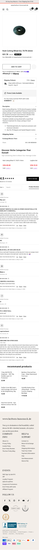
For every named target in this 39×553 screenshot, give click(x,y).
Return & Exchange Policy (28, 445)
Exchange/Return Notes (9, 138)
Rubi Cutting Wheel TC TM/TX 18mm (13, 160)
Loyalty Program (7, 479)
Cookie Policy (6, 446)
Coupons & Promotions (9, 484)
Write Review (32, 178)
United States (12, 532)
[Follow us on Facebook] (4, 500)
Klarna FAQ (25, 461)
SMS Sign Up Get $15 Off (8, 475)
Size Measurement (27, 458)
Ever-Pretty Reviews (8, 448)
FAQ (23, 456)
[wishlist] (31, 9)
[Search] (7, 9)
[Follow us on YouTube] (23, 500)
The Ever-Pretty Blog (8, 451)
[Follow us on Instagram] (14, 500)
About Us (5, 441)
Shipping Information (28, 448)
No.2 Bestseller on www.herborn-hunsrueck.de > (17, 57)
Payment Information (28, 453)
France (30, 532)
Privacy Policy (6, 443)
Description (6, 106)
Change (32, 80)
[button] (33, 66)
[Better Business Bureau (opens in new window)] (15, 525)
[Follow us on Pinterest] (18, 500)
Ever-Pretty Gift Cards (9, 487)
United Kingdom (22, 532)
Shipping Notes (7, 134)
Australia (11, 533)
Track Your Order (27, 451)
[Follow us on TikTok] (28, 500)
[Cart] (35, 9)
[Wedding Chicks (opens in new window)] (5, 508)
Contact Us (25, 441)
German (5, 533)
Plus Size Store (20, 533)
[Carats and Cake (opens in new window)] (15, 508)
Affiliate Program (7, 489)
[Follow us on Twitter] (9, 500)
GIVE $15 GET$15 (7, 482)
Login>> (8, 168)
